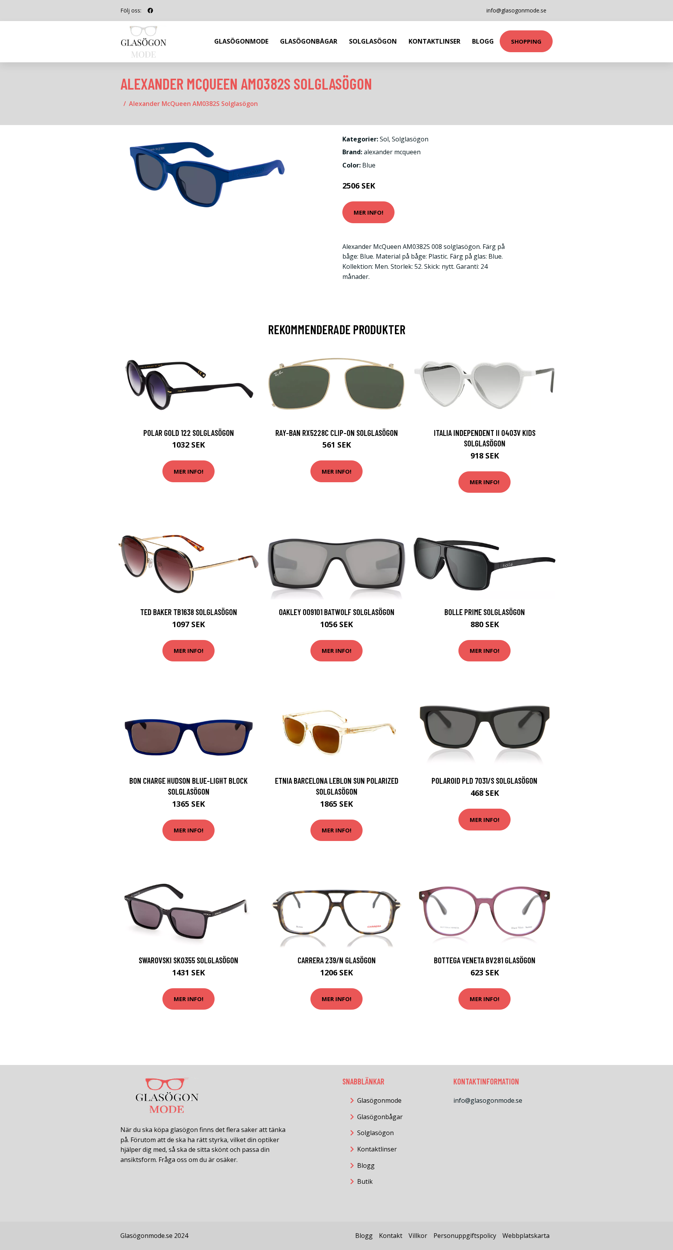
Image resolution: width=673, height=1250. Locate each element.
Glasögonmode (241, 41)
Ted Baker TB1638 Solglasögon (188, 612)
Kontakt (390, 1235)
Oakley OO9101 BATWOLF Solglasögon (337, 612)
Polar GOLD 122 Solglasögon (188, 432)
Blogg (483, 41)
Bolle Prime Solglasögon (484, 612)
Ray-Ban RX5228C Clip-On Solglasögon (336, 432)
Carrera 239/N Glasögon (337, 960)
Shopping (526, 41)
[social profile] (150, 10)
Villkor (418, 1235)
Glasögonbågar (308, 41)
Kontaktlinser (434, 41)
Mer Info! (368, 212)
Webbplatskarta (526, 1235)
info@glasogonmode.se (516, 10)
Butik (365, 1181)
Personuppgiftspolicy (464, 1235)
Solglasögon (373, 41)
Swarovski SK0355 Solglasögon (188, 960)
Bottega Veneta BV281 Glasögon (485, 960)
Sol (384, 139)
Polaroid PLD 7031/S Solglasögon (484, 780)
